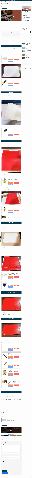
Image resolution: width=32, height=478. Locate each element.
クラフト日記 (3, 425)
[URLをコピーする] (20, 435)
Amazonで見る (10, 83)
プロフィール (26, 20)
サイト (2, 457)
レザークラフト (6, 425)
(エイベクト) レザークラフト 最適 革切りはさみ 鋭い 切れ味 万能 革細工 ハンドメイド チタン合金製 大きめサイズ (14, 131)
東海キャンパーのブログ (5, 1)
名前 (2, 452)
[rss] (29, 0)
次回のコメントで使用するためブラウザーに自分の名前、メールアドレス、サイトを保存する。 (11, 460)
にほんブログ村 (3, 413)
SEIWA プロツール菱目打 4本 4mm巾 (12, 354)
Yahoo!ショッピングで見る (10, 61)
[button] (2, 435)
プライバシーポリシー (25, 28)
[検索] (30, 0)
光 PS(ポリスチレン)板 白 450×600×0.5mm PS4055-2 (14, 57)
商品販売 (24, 29)
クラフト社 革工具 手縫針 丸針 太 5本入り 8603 (13, 371)
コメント (3, 444)
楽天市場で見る (16, 83)
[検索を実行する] (30, 32)
